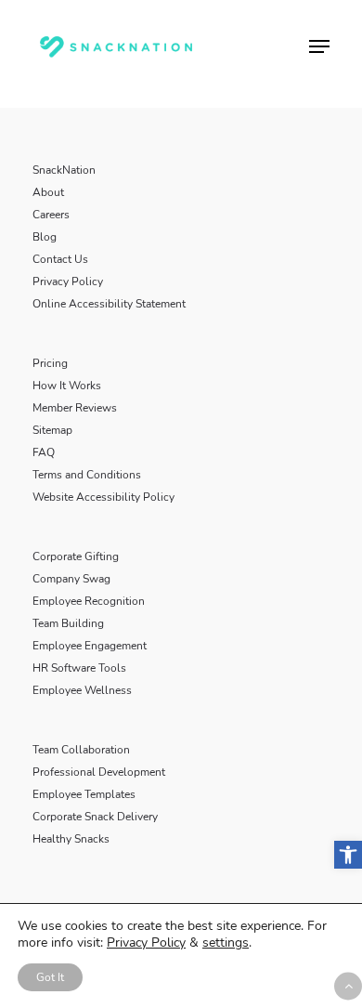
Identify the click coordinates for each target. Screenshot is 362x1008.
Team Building (68, 623)
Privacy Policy (67, 281)
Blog (44, 236)
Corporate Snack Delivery (95, 816)
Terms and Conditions (86, 474)
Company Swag (71, 578)
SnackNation (64, 170)
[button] (348, 855)
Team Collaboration (81, 749)
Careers (51, 214)
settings (225, 943)
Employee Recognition (88, 601)
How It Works (66, 385)
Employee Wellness (82, 690)
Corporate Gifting (75, 556)
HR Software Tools (79, 668)
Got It (50, 977)
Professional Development (98, 772)
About (48, 192)
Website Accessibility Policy (103, 497)
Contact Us (60, 259)
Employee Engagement (89, 645)
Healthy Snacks (71, 838)
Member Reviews (74, 407)
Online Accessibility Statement (109, 303)
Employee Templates (84, 794)
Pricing (50, 363)
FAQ (43, 452)
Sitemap (52, 430)
